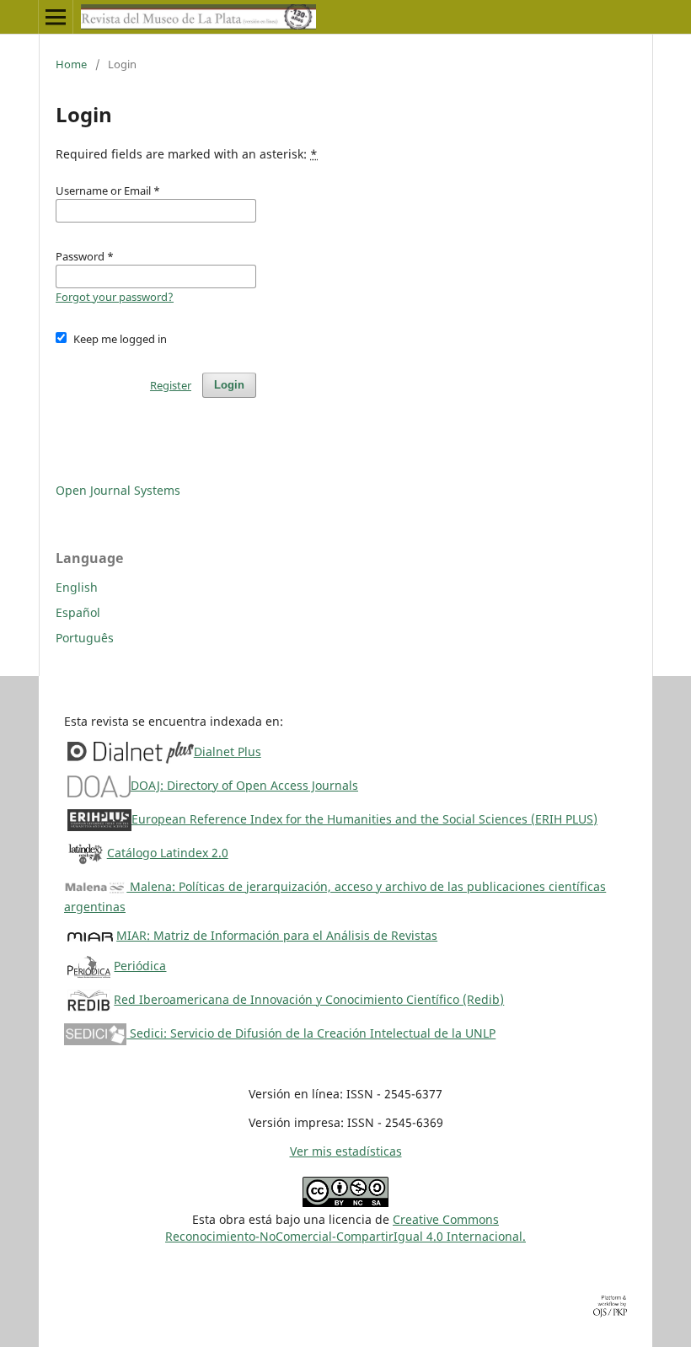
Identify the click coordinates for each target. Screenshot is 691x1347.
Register (170, 385)
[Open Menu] (55, 17)
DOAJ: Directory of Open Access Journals (244, 785)
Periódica (140, 966)
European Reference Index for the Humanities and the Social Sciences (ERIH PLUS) (364, 819)
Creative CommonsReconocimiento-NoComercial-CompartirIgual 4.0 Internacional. (345, 1227)
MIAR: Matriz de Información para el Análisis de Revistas (276, 935)
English (77, 587)
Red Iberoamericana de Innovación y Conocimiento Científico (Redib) (309, 999)
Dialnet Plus (227, 751)
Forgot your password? (115, 296)
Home (71, 64)
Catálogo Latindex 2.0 (167, 853)
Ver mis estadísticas (346, 1151)
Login (229, 384)
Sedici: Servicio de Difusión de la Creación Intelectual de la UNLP (310, 1033)
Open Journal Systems (118, 490)
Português (85, 638)
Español (78, 612)
